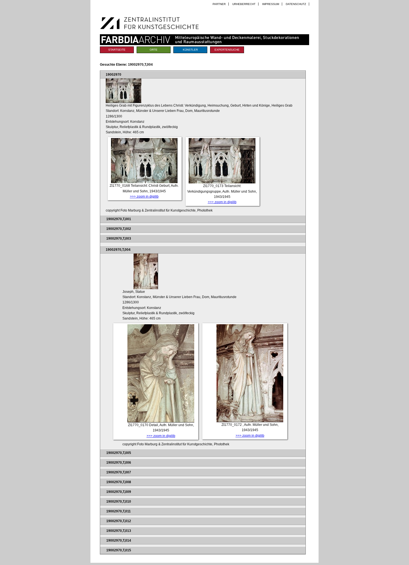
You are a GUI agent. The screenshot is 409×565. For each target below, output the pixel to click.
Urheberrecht (243, 4)
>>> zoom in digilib (144, 196)
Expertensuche (227, 49)
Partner (219, 4)
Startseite (116, 49)
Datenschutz (296, 4)
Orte (153, 49)
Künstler (190, 49)
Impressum (270, 4)
